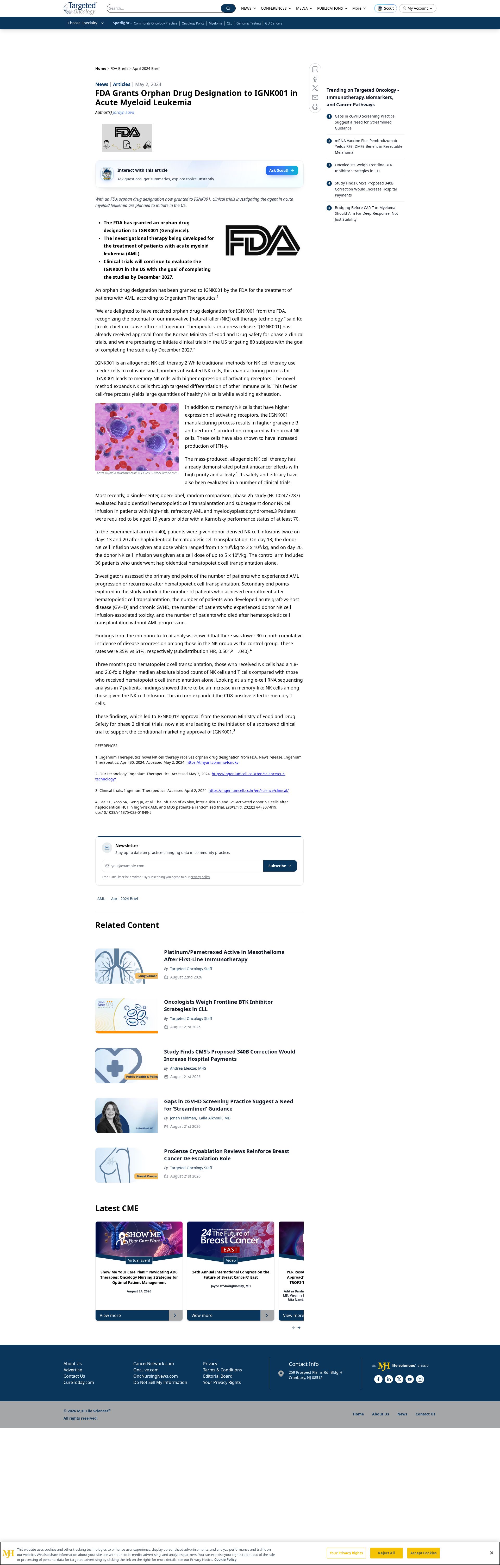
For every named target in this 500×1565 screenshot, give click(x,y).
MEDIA (302, 8)
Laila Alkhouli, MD (214, 1118)
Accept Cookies (423, 1552)
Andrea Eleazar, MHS (188, 1068)
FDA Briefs (119, 68)
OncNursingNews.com (155, 1376)
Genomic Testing (248, 23)
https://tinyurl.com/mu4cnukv (212, 762)
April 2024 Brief (124, 898)
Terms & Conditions (222, 1370)
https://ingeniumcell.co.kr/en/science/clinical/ (249, 790)
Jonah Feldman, (183, 1118)
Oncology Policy (193, 23)
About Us (73, 1363)
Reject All (386, 1552)
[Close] (491, 1552)
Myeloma (215, 23)
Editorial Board (218, 1376)
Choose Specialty (82, 22)
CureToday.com (79, 1382)
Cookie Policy (225, 1559)
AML (101, 898)
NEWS (246, 8)
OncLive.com (146, 1370)
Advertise (73, 1370)
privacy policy (200, 877)
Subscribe (277, 865)
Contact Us (74, 1376)
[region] (250, 1553)
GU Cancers (274, 23)
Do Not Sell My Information (160, 1382)
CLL (229, 23)
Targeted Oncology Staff (191, 968)
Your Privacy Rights (222, 1382)
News (402, 1414)
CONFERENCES (274, 8)
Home (100, 68)
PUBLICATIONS (330, 8)
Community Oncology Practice (155, 23)
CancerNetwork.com (153, 1363)
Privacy (210, 1363)
